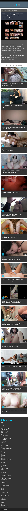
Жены (2, 451)
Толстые (3, 501)
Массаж (3, 466)
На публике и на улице (6, 478)
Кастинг (3, 458)
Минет (2, 471)
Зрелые (2, 454)
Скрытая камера (5, 495)
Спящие (3, 496)
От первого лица (5, 479)
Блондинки (3, 427)
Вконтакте (3, 442)
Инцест (2, 456)
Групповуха (4, 447)
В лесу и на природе (6, 474)
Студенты (3, 499)
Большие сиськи (5, 428)
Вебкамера (3, 439)
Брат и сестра (4, 431)
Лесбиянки (3, 462)
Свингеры (3, 494)
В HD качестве (15, 57)
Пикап (2, 484)
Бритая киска (4, 432)
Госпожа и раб (4, 445)
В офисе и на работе (6, 475)
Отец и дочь (4, 481)
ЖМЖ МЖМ (3, 452)
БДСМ (2, 425)
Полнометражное (8, 55)
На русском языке (5, 476)
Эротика (3, 505)
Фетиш (2, 502)
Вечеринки (3, 441)
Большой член (4, 429)
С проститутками (5, 491)
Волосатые (3, 444)
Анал (2, 422)
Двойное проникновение (7, 448)
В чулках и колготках (6, 438)
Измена (3, 455)
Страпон (3, 498)
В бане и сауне (4, 435)
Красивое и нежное (6, 459)
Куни (2, 461)
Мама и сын (4, 465)
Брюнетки (3, 434)
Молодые (3, 472)
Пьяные (3, 486)
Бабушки (3, 424)
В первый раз (4, 482)
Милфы (2, 469)
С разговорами (4, 492)
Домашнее (18, 55)
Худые (2, 504)
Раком (2, 488)
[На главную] (11, 5)
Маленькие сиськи (5, 464)
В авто (2, 437)
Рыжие (2, 489)
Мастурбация (4, 468)
